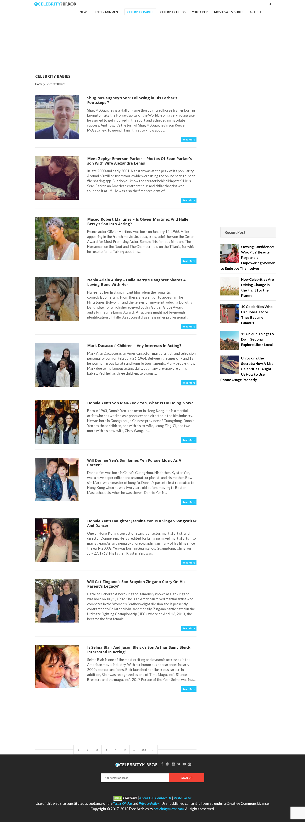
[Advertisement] (152, 38)
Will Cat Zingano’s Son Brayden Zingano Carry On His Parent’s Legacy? (136, 584)
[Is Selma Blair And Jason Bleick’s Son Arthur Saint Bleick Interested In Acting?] (57, 666)
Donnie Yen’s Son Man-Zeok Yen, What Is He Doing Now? (140, 402)
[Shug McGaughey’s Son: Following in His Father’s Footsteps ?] (57, 117)
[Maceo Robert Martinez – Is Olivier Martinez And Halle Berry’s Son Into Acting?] (57, 238)
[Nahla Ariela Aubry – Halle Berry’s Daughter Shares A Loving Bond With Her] (57, 299)
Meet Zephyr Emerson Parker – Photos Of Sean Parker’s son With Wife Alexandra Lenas (139, 161)
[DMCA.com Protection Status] (126, 798)
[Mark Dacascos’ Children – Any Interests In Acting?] (57, 365)
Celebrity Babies (55, 84)
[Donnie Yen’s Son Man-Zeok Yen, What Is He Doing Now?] (57, 422)
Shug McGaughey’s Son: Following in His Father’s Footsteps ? (132, 100)
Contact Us (163, 798)
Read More (188, 139)
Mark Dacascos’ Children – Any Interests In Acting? (134, 345)
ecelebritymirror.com (169, 809)
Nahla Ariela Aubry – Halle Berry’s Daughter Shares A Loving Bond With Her (136, 282)
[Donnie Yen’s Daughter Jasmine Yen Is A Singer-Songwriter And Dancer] (57, 540)
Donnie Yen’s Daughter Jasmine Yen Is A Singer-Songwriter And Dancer (141, 523)
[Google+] (167, 764)
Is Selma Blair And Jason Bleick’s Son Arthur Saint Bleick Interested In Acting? (138, 649)
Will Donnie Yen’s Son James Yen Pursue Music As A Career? (134, 462)
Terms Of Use (122, 803)
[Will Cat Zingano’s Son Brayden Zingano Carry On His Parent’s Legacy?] (57, 601)
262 (144, 749)
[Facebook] (162, 764)
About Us (146, 798)
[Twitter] (178, 764)
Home (39, 84)
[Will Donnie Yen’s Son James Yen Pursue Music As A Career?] (57, 479)
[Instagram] (173, 764)
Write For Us (183, 798)
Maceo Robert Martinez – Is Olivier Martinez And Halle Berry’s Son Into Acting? (137, 221)
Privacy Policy (149, 803)
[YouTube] (184, 764)
